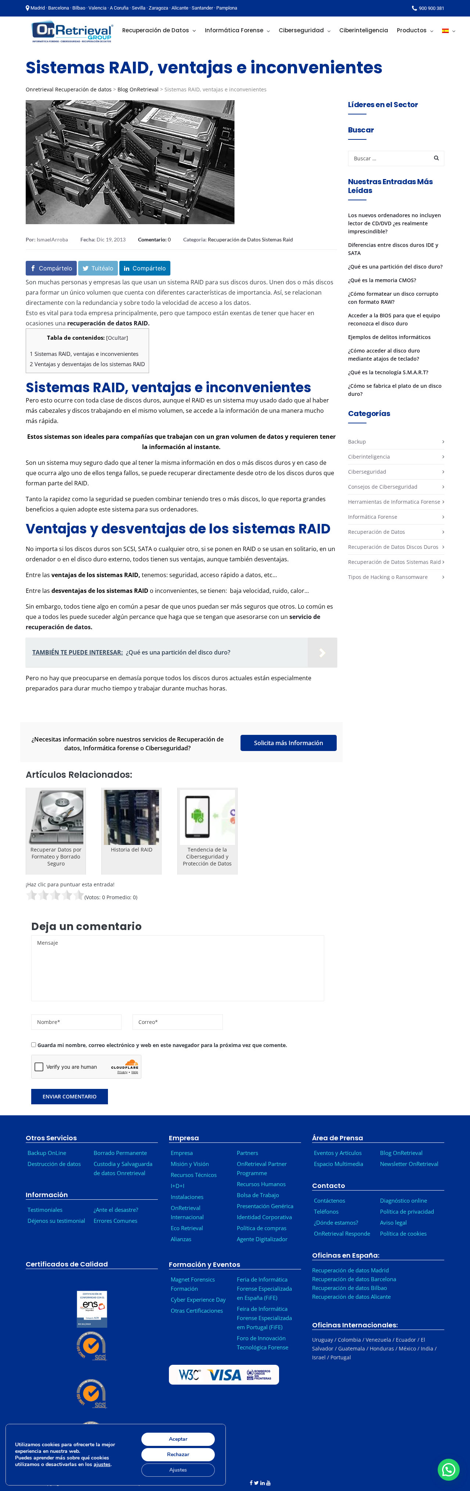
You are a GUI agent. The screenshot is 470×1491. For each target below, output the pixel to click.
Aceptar (178, 1439)
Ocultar (117, 337)
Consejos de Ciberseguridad (382, 486)
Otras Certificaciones (197, 1310)
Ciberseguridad (367, 471)
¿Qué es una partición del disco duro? (395, 266)
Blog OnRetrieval (138, 89)
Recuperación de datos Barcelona (354, 1279)
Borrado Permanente (120, 1152)
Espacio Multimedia (338, 1163)
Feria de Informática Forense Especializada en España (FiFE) (264, 1288)
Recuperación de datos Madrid (350, 1270)
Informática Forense (372, 516)
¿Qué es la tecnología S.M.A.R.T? (388, 372)
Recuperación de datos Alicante (351, 1296)
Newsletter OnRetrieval (411, 1163)
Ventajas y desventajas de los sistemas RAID (87, 364)
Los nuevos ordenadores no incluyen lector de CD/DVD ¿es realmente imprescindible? (394, 223)
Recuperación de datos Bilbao (349, 1287)
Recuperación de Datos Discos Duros (393, 546)
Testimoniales (45, 1209)
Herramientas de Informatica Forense (394, 501)
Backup (357, 441)
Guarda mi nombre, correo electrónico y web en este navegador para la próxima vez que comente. (162, 1045)
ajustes (102, 1464)
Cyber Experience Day (198, 1299)
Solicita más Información (288, 743)
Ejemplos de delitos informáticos (389, 336)
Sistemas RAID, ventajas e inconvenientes (84, 353)
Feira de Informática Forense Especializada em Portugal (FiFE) (264, 1318)
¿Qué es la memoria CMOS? (382, 280)
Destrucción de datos (54, 1163)
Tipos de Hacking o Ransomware (388, 576)
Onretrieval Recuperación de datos (69, 89)
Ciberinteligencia (369, 456)
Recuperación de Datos (376, 531)
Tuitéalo (102, 268)
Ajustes (178, 1469)
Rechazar (178, 1454)
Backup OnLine (47, 1152)
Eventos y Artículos (338, 1152)
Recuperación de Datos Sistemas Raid (250, 239)
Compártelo (55, 268)
